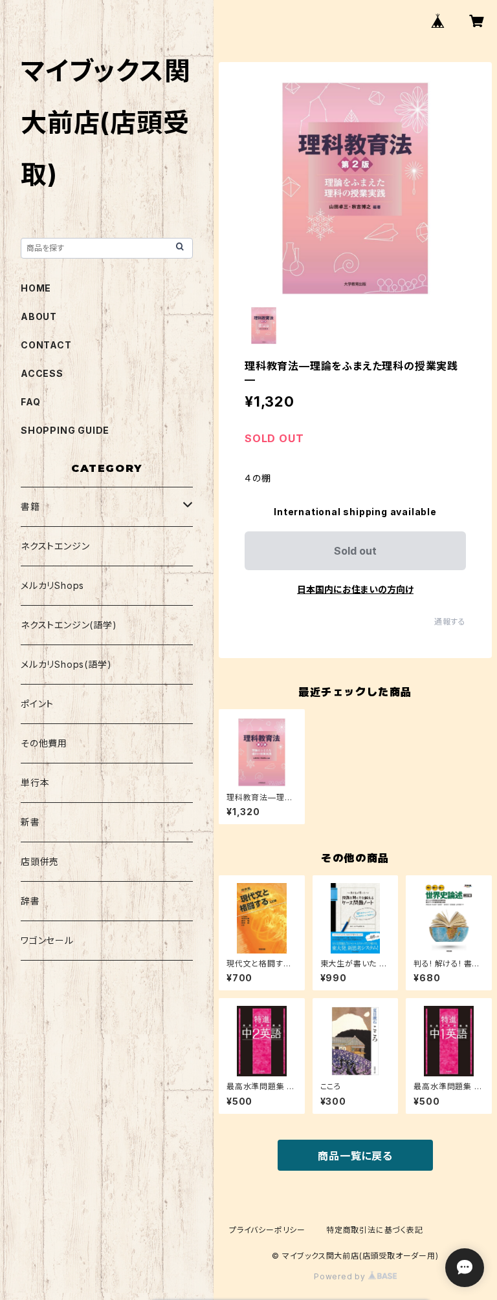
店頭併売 (40, 861)
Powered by (341, 1276)
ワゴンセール (47, 940)
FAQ (30, 401)
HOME (36, 287)
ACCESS (42, 373)
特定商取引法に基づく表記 (374, 1230)
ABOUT (39, 316)
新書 (30, 821)
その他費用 (44, 743)
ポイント (37, 703)
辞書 (30, 900)
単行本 (35, 782)
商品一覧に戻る (355, 1155)
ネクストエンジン (55, 545)
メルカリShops (52, 585)
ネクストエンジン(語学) (69, 624)
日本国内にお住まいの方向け (355, 589)
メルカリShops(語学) (66, 664)
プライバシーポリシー (267, 1230)
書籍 (30, 506)
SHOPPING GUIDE (65, 430)
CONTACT (46, 344)
